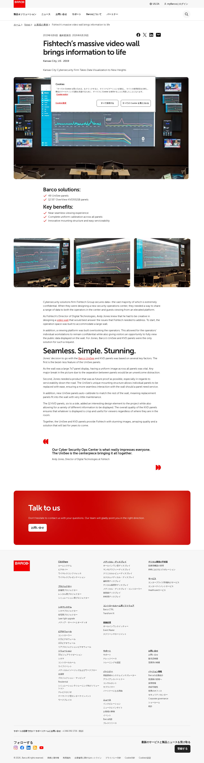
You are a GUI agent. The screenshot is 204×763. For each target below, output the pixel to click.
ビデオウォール (65, 631)
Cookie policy (62, 94)
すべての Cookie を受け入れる (136, 103)
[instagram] (16, 748)
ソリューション (65, 651)
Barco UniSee (86, 358)
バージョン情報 (155, 671)
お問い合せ (61, 14)
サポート (76, 14)
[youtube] (41, 748)
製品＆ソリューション (25, 14)
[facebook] (138, 35)
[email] (158, 35)
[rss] (35, 748)
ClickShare (63, 562)
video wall (63, 320)
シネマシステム (65, 607)
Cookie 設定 (61, 103)
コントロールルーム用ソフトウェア (118, 606)
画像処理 (107, 622)
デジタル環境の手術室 (158, 562)
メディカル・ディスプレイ (114, 562)
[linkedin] (151, 35)
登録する (182, 748)
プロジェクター (65, 586)
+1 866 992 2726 (72, 731)
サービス (152, 578)
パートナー (112, 14)
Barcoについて (94, 14)
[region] (103, 94)
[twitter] (145, 35)
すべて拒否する (107, 103)
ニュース (45, 14)
